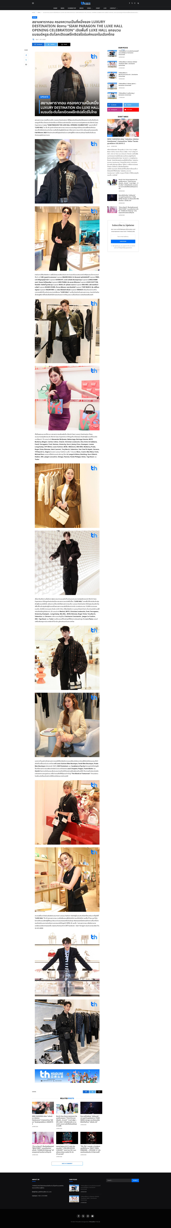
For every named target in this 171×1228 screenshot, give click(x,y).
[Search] (138, 3)
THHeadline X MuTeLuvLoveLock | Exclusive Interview (128, 74)
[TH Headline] (85, 3)
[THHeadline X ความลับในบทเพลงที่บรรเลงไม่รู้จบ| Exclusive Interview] (112, 53)
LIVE (105, 8)
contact (113, 8)
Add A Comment (67, 1163)
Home (55, 8)
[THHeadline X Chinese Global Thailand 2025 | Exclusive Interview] (112, 64)
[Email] (26, 64)
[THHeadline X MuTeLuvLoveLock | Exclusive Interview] (112, 75)
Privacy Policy (122, 248)
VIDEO (89, 8)
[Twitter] (26, 60)
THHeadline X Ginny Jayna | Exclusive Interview (127, 84)
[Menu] (33, 3)
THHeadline (92, 1222)
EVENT (98, 8)
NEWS (62, 8)
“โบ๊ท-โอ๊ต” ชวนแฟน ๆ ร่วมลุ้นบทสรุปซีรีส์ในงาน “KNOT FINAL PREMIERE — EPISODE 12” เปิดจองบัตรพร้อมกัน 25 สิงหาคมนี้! (90, 1149)
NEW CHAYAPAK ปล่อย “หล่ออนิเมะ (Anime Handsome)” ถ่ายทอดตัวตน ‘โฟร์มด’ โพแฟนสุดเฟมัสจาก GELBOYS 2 (42, 1120)
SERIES (81, 8)
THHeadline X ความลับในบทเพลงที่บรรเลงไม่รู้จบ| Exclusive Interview (128, 53)
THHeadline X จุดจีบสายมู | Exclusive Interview (127, 94)
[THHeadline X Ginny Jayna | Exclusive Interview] (112, 86)
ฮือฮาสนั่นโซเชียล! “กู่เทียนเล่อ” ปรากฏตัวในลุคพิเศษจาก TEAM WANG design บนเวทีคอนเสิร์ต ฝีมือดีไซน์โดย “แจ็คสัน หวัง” (90, 1119)
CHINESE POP (72, 8)
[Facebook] (26, 55)
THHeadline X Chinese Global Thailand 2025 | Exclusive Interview (128, 63)
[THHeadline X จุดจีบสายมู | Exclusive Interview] (112, 95)
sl (37, 39)
